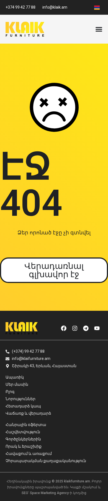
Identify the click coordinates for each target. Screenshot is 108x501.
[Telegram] (85, 328)
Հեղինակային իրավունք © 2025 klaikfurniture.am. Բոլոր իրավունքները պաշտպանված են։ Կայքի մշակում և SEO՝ (54, 487)
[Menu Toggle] (98, 29)
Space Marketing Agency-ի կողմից (58, 493)
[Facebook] (63, 328)
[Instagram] (74, 328)
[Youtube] (96, 328)
